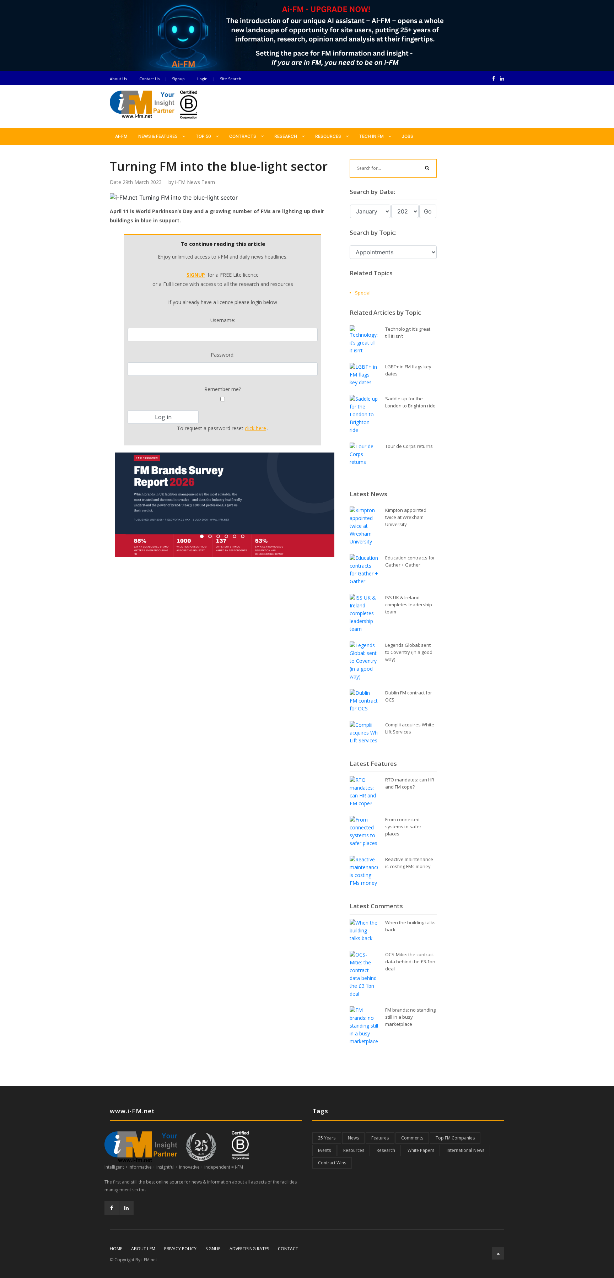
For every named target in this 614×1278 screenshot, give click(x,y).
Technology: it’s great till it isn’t (407, 332)
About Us (118, 78)
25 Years (326, 1138)
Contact (288, 1249)
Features (380, 1138)
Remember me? (222, 389)
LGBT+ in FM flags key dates (408, 370)
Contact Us (149, 78)
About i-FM (143, 1249)
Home (116, 1249)
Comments (412, 1138)
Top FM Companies (455, 1138)
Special (363, 292)
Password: (223, 354)
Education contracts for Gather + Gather (410, 561)
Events (324, 1150)
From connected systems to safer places (403, 826)
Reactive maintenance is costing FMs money (409, 863)
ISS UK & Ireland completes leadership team (408, 604)
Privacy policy (180, 1249)
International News (465, 1150)
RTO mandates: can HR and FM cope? (409, 783)
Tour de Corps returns (409, 446)
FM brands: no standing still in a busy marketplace (410, 1017)
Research (286, 136)
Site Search (230, 78)
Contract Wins (332, 1163)
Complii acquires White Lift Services (409, 728)
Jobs (407, 136)
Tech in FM (372, 136)
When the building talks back (410, 926)
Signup (178, 78)
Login (202, 78)
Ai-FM (121, 136)
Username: (222, 320)
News (353, 1138)
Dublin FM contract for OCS (408, 696)
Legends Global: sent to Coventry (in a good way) (408, 652)
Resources (328, 136)
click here (255, 428)
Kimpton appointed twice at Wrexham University (405, 517)
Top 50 (204, 136)
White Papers (421, 1150)
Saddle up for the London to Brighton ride (410, 402)
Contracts (243, 136)
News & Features (158, 136)
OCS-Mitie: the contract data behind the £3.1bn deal (410, 961)
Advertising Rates (249, 1249)
